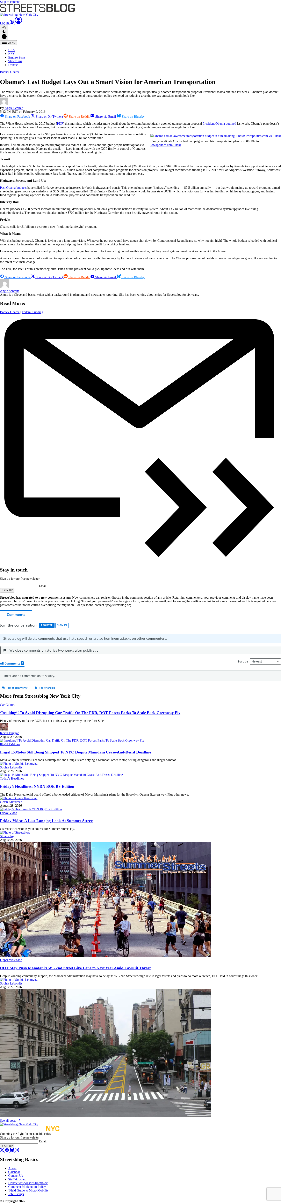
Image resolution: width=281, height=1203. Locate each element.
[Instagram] (17, 1151)
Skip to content (10, 1)
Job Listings (16, 1194)
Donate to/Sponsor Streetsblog (28, 1183)
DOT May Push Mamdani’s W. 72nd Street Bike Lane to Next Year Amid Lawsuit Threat (75, 968)
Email (42, 586)
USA (11, 50)
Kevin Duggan (9, 733)
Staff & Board (17, 1179)
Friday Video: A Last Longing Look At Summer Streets (46, 821)
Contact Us (15, 1175)
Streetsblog (7, 836)
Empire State (16, 57)
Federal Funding (32, 312)
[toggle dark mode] (4, 32)
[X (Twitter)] (2, 1151)
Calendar (14, 1172)
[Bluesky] (12, 1151)
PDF (60, 123)
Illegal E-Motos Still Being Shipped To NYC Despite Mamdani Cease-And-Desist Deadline (75, 752)
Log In (5, 23)
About (12, 1168)
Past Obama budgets (13, 187)
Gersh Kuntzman (11, 802)
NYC (11, 53)
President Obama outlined (219, 123)
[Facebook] (7, 1151)
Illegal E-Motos (10, 744)
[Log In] (18, 23)
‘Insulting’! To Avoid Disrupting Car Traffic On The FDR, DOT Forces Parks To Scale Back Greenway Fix (90, 713)
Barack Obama (10, 72)
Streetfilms (15, 61)
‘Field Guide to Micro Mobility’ (29, 1190)
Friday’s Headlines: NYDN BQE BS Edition (37, 786)
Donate (13, 65)
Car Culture (7, 704)
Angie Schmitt (14, 108)
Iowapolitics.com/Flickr (165, 145)
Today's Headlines (12, 778)
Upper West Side (11, 960)
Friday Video (8, 813)
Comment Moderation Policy (27, 1186)
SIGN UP (7, 590)
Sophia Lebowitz (11, 767)
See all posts (8, 1120)
